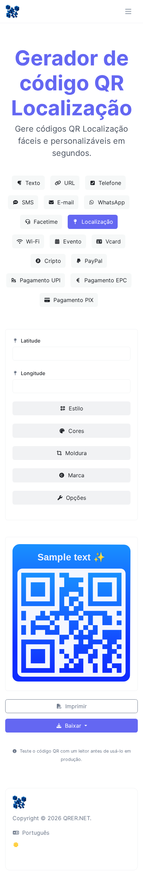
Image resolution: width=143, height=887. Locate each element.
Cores (75, 430)
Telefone (109, 182)
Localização (96, 221)
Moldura (75, 453)
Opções (75, 497)
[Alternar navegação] (128, 11)
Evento (71, 241)
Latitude (29, 341)
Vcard (112, 241)
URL (68, 182)
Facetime (45, 221)
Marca (75, 475)
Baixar (73, 725)
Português (34, 832)
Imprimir (75, 706)
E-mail (65, 202)
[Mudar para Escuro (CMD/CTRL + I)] (15, 844)
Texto (32, 182)
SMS (27, 202)
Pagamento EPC (105, 280)
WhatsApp (110, 202)
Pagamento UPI (39, 280)
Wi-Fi (32, 241)
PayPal (92, 260)
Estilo (75, 408)
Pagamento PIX (72, 299)
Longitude (32, 373)
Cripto (52, 260)
